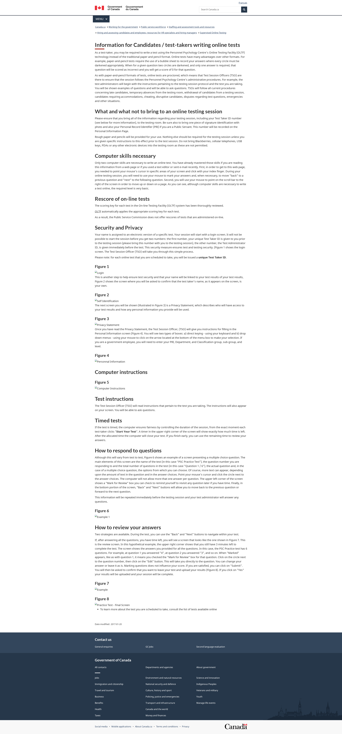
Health (98, 709)
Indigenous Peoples (206, 684)
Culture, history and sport (159, 690)
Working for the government (123, 26)
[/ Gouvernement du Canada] (119, 8)
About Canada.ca (143, 726)
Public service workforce (153, 26)
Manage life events (205, 702)
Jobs (97, 677)
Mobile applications (121, 726)
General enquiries (104, 646)
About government (206, 667)
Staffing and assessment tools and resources (192, 26)
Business (99, 696)
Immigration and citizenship (109, 684)
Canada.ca (100, 26)
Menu (100, 19)
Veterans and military (207, 690)
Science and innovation (208, 677)
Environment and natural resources (164, 677)
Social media (101, 726)
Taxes (97, 715)
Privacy (185, 726)
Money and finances (156, 715)
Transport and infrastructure (160, 702)
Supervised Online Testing (213, 32)
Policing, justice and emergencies (162, 696)
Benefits (99, 702)
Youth (199, 696)
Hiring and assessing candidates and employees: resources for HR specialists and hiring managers (147, 32)
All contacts (100, 667)
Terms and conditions (167, 726)
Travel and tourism (104, 690)
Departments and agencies (159, 667)
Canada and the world (157, 709)
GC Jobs (149, 646)
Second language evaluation (210, 646)
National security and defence (161, 684)
